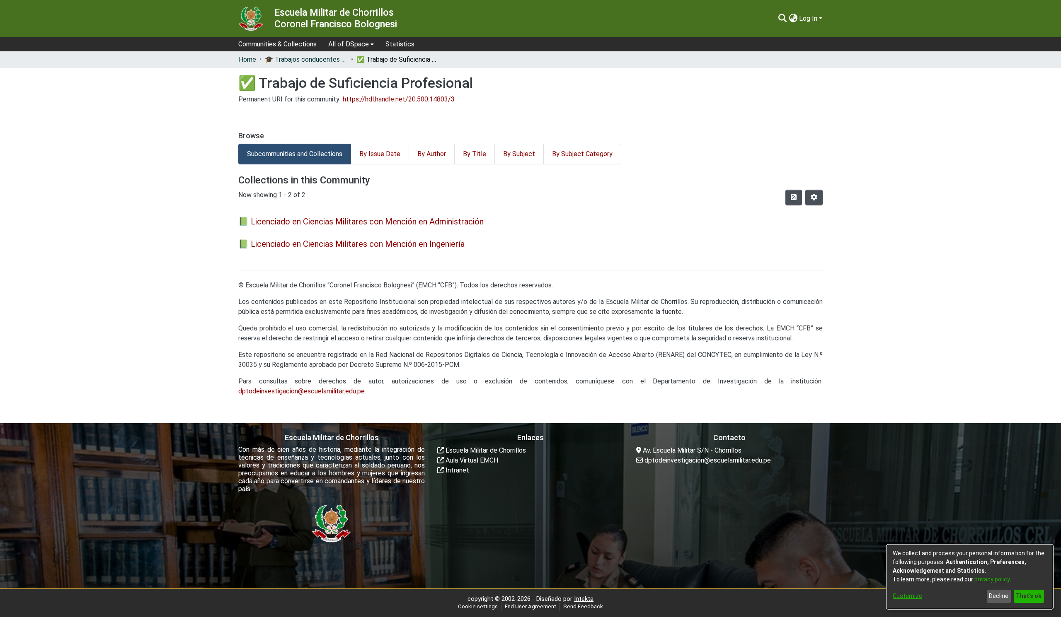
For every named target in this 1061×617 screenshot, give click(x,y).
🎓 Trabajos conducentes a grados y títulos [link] (306, 59)
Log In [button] (809, 18)
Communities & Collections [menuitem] (277, 44)
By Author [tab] (431, 154)
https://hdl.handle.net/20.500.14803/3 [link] (399, 99)
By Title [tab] (474, 154)
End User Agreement (530, 606)
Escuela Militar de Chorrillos (485, 450)
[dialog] (970, 577)
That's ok (1029, 596)
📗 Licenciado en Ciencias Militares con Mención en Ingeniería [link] (351, 244)
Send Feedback (583, 606)
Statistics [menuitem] (399, 44)
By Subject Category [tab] (582, 154)
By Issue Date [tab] (379, 154)
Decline (998, 596)
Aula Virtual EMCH (471, 460)
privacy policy (992, 579)
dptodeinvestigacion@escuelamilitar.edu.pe (301, 391)
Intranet (456, 470)
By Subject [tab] (519, 154)
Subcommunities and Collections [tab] (294, 154)
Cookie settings (478, 606)
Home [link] (247, 59)
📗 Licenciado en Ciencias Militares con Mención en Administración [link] (361, 222)
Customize (907, 596)
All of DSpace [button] (348, 44)
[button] (782, 19)
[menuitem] (351, 44)
